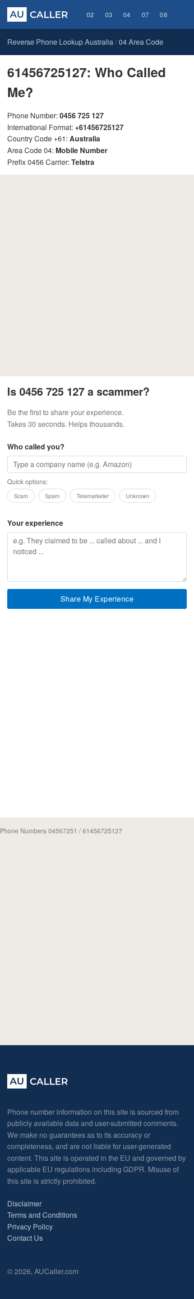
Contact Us (25, 1238)
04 (127, 14)
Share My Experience (97, 598)
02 (90, 14)
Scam (21, 496)
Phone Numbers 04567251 (38, 830)
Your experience (35, 523)
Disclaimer (24, 1203)
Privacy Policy (30, 1226)
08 (163, 14)
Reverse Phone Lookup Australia (60, 42)
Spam (52, 496)
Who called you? (36, 446)
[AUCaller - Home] (37, 1085)
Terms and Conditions (42, 1215)
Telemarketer (93, 496)
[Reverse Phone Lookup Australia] (37, 14)
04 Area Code (141, 42)
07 (145, 14)
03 (109, 14)
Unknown (137, 496)
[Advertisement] (97, 279)
